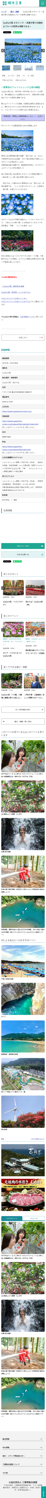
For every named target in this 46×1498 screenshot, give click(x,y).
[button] (43, 50)
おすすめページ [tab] (12, 1218)
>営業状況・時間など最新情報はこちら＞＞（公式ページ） (23, 117)
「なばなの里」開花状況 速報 (12, 286)
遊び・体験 (14, 11)
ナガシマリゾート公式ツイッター (14, 298)
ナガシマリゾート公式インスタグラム (15, 301)
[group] (13, 594)
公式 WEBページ (26, 317)
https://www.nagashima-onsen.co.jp (17, 411)
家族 (3, 76)
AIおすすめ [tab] (34, 1218)
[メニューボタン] (42, 3)
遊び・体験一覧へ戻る (23, 721)
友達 (18, 76)
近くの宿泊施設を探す (23, 710)
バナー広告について (37, 1139)
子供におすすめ (7, 80)
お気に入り (29, 337)
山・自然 (31, 76)
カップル (11, 76)
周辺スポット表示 (23, 546)
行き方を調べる (23, 554)
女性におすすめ (21, 80)
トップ (3, 11)
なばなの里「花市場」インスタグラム (15, 292)
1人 (24, 76)
